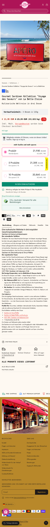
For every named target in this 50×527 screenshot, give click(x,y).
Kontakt (4, 443)
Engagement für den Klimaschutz (37, 446)
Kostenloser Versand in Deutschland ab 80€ (8, 355)
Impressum (5, 449)
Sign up (15, 139)
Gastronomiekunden (33, 456)
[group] (7, 225)
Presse (29, 453)
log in (23, 139)
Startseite (4, 83)
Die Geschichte (31, 443)
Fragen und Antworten (8, 446)
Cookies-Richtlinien (7, 474)
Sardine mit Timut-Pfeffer (11, 313)
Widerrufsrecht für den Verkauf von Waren (11, 463)
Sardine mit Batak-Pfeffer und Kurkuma (16, 315)
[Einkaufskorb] (46, 5)
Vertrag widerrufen (12, 523)
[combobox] (25, 11)
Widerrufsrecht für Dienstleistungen (7, 469)
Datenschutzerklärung (8, 459)
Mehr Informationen (25, 207)
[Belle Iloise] (5, 91)
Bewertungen (31, 462)
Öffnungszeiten (31, 459)
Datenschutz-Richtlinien (20, 498)
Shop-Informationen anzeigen (11, 196)
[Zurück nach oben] (46, 523)
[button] (46, 5)
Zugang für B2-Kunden (34, 466)
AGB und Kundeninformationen (11, 453)
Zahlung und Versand (8, 456)
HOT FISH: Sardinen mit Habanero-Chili (16, 317)
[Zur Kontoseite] (43, 5)
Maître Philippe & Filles (21, 521)
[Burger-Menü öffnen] (3, 4)
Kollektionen (13, 83)
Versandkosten (22, 124)
